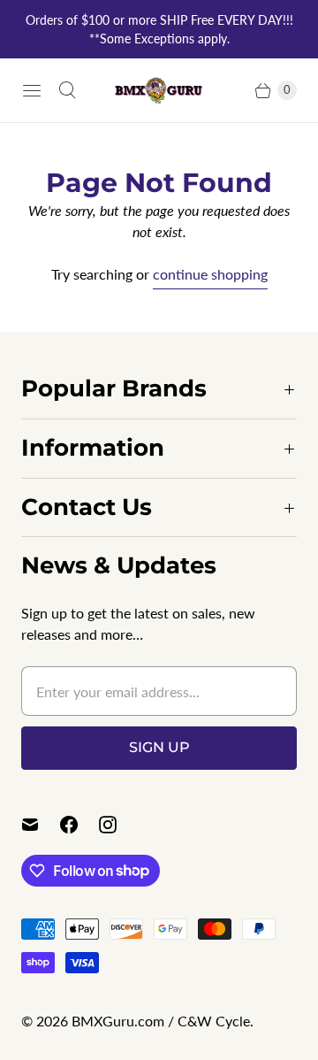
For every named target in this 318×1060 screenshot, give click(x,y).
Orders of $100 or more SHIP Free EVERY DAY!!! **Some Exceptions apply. (159, 29)
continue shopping (210, 273)
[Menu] (31, 90)
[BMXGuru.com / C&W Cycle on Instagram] (118, 824)
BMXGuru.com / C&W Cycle (161, 1020)
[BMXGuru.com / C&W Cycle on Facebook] (79, 824)
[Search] (67, 90)
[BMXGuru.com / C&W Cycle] (159, 90)
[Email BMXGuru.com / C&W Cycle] (40, 824)
